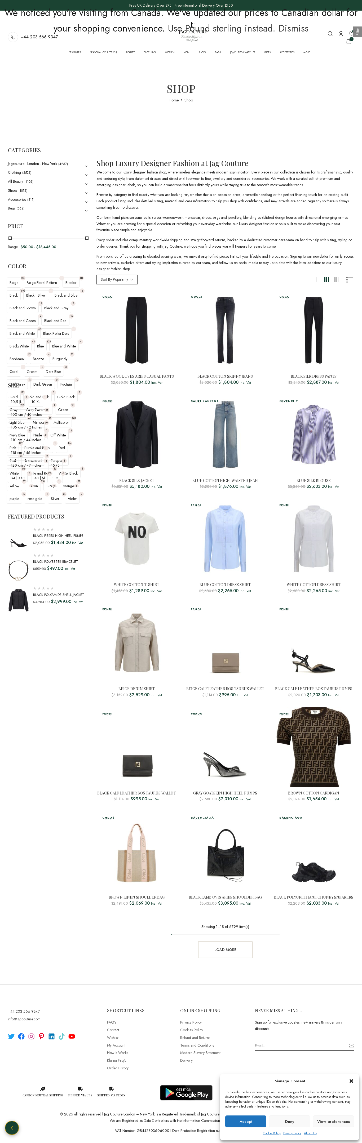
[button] (351, 1081)
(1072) (23, 190)
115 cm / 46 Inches (26, 452)
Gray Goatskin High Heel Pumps (225, 793)
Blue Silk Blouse (314, 481)
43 (33, 341)
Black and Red (55, 320)
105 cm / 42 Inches (26, 427)
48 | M (39, 478)
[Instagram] (31, 1036)
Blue (40, 346)
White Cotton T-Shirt (136, 585)
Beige (14, 282)
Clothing (14, 172)
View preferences (333, 1121)
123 (22, 392)
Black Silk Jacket (136, 481)
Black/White (19, 346)
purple (14, 498)
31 (46, 448)
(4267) (63, 164)
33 (54, 486)
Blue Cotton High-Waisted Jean (225, 481)
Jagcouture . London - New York (32, 163)
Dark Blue (53, 371)
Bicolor (71, 282)
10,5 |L (16, 401)
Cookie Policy (272, 1133)
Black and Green (23, 320)
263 (23, 278)
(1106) (28, 181)
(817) (30, 199)
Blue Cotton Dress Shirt (225, 585)
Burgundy (59, 358)
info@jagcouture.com (24, 1019)
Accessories (17, 199)
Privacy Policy (292, 1133)
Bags (11, 208)
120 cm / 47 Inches (26, 465)
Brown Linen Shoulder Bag (137, 897)
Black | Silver (36, 295)
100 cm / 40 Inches (26, 414)
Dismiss (293, 28)
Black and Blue (66, 295)
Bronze (38, 358)
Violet (72, 498)
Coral (14, 371)
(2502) (26, 172)
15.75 (55, 465)
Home (174, 100)
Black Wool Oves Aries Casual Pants (137, 376)
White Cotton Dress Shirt (314, 585)
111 (81, 278)
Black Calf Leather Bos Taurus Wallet (136, 793)
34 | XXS (18, 478)
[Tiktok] (61, 1036)
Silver (55, 498)
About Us (310, 1133)
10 (77, 380)
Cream (32, 371)
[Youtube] (71, 1036)
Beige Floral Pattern (42, 282)
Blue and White (64, 346)
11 (72, 354)
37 (24, 494)
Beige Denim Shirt (136, 689)
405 (49, 341)
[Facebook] (21, 1036)
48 (39, 329)
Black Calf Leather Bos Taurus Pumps (313, 689)
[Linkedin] (51, 1036)
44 (46, 435)
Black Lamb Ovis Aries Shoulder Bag (225, 897)
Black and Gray (56, 308)
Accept (246, 1121)
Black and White (22, 333)
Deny (289, 1121)
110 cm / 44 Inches (26, 440)
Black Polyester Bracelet (55, 561)
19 (30, 380)
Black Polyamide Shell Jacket (58, 594)
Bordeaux (17, 358)
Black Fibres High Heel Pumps (58, 535)
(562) (20, 208)
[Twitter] (11, 1036)
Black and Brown (23, 308)
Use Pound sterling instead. (221, 28)
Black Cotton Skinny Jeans (225, 376)
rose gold (35, 498)
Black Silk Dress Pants (314, 376)
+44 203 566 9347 (24, 1011)
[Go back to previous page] (12, 1128)
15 (71, 316)
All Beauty (15, 181)
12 (40, 303)
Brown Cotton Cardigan (313, 793)
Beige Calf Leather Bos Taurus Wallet (225, 689)
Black (14, 295)
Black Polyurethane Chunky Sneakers (313, 897)
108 (49, 473)
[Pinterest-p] (41, 1036)
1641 (22, 291)
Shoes (12, 190)
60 (46, 423)
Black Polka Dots (56, 333)
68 (47, 410)
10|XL (36, 401)
